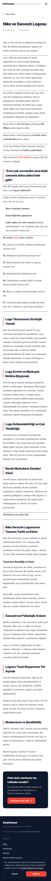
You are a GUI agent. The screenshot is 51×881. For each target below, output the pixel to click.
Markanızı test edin (20, 800)
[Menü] (46, 3)
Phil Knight (24, 157)
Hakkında (7, 849)
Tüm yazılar (10, 14)
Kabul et (36, 874)
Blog (5, 844)
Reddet (15, 874)
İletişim (6, 853)
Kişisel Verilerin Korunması (30, 832)
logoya (16, 237)
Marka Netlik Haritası (12, 858)
